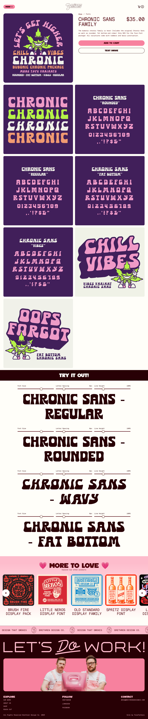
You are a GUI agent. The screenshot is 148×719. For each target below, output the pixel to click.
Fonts (88, 14)
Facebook (66, 708)
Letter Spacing (62, 386)
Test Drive (111, 50)
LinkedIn (66, 704)
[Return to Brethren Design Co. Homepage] (74, 6)
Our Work (7, 700)
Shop (80, 14)
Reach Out (7, 709)
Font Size (22, 386)
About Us (7, 703)
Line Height (99, 386)
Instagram (66, 700)
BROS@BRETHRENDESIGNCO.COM (133, 700)
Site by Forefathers (136, 715)
